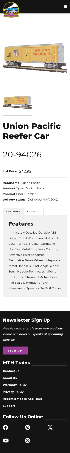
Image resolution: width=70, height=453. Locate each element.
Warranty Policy (15, 385)
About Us (10, 378)
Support (34, 211)
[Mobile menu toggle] (65, 6)
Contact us (11, 371)
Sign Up (15, 350)
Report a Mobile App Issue (23, 399)
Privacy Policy (13, 392)
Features (13, 211)
